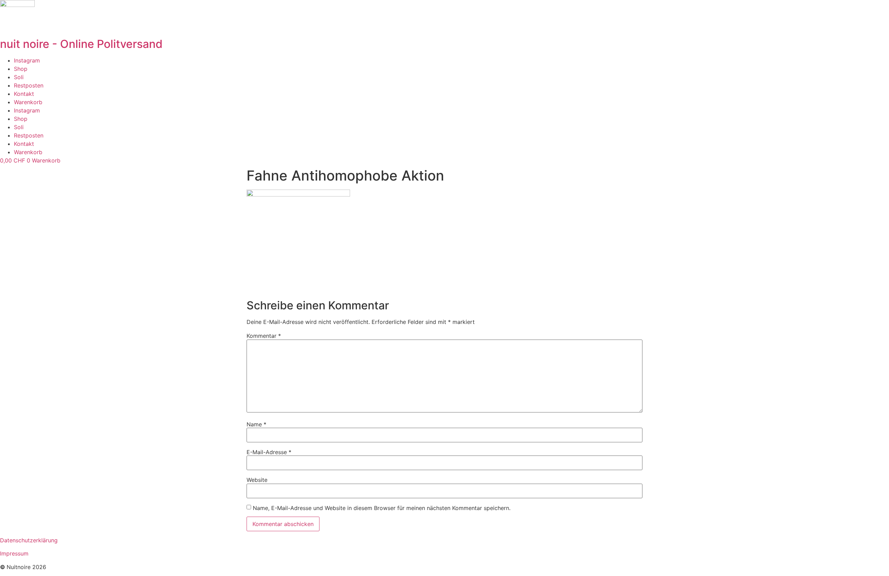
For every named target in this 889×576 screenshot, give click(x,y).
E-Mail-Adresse (269, 452)
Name (256, 424)
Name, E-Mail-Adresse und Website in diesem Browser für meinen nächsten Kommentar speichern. (381, 508)
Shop (20, 68)
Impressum (14, 553)
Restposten (28, 85)
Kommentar (264, 336)
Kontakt (24, 93)
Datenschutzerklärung (29, 540)
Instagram (27, 60)
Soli (19, 77)
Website (257, 480)
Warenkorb (28, 102)
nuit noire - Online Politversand (81, 44)
